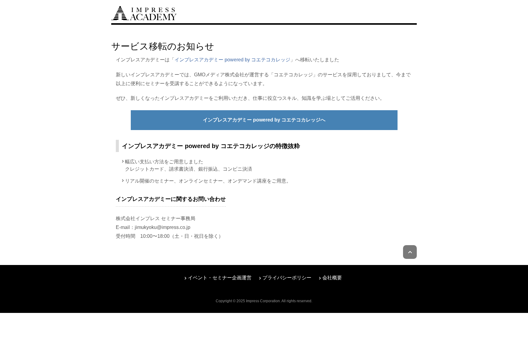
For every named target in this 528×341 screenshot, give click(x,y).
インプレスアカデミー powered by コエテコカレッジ (232, 59)
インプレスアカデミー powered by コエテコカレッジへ (264, 119)
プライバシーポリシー (286, 277)
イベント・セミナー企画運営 (219, 277)
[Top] (144, 12)
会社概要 (332, 277)
